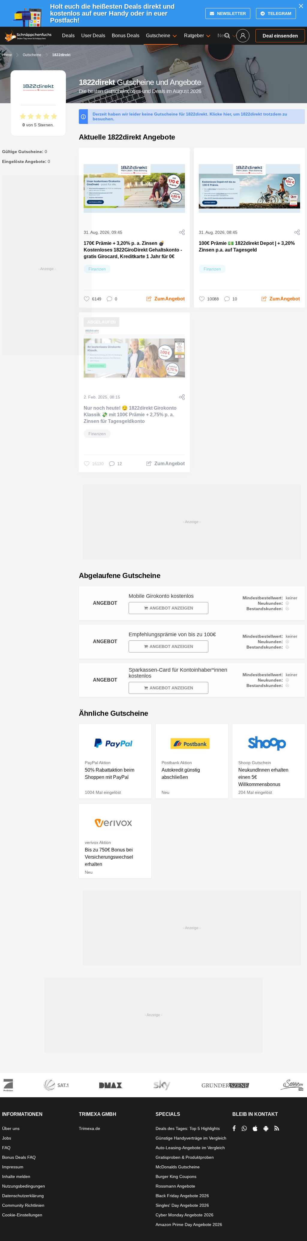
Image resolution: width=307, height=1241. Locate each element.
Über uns (10, 1128)
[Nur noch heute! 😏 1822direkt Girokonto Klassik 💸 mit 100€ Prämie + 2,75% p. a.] (134, 353)
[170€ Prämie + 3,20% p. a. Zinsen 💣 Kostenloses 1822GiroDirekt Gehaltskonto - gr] (134, 188)
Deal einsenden (280, 35)
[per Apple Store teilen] (255, 1128)
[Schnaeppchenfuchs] (28, 36)
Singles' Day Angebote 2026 (182, 1205)
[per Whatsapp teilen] (244, 1128)
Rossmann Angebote (175, 1186)
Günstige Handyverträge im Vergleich (191, 1138)
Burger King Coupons (176, 1176)
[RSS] (276, 1128)
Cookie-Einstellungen (22, 1214)
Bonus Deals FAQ (19, 1157)
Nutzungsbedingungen (23, 1186)
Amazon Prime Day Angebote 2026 (189, 1224)
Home (7, 55)
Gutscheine (32, 55)
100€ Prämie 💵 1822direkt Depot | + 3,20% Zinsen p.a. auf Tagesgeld (247, 246)
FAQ (6, 1147)
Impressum (12, 1166)
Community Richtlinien (23, 1205)
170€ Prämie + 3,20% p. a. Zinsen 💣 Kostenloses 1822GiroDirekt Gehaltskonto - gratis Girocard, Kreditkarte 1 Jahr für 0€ (133, 250)
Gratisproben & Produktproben (185, 1157)
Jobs (6, 1138)
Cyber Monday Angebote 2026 (184, 1214)
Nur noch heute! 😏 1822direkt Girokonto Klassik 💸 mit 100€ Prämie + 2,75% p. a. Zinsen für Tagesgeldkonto (130, 414)
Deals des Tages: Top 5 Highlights (188, 1128)
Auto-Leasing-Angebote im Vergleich (190, 1147)
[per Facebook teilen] (234, 1128)
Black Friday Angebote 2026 (182, 1195)
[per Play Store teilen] (266, 1128)
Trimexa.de (89, 1128)
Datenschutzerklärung (23, 1195)
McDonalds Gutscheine (178, 1166)
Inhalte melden (16, 1176)
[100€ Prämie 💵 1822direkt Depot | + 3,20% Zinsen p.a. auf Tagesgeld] (249, 188)
